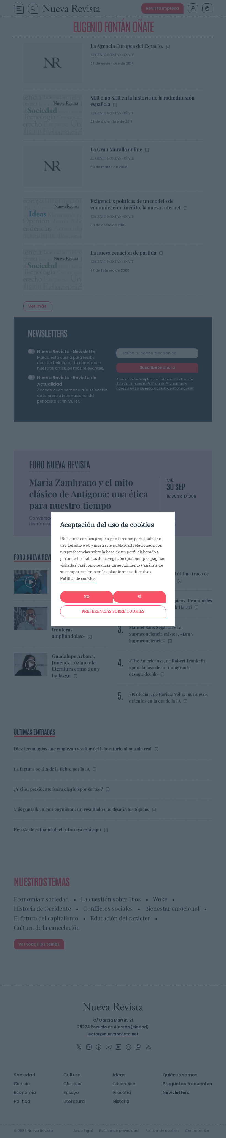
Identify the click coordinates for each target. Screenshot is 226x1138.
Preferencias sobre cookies (113, 611)
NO (87, 597)
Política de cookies (77, 578)
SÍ (139, 597)
